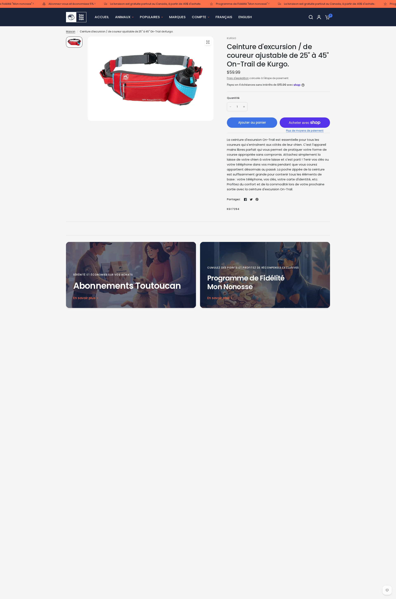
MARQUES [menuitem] (177, 17)
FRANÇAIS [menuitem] (224, 17)
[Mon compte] (319, 17)
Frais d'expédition (238, 78)
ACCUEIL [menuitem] (102, 17)
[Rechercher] (311, 17)
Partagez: (233, 199)
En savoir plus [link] (84, 298)
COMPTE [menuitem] (199, 17)
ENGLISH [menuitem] (245, 17)
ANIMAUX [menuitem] (123, 17)
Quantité (233, 98)
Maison (70, 31)
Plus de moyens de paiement (305, 130)
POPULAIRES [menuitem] (150, 17)
